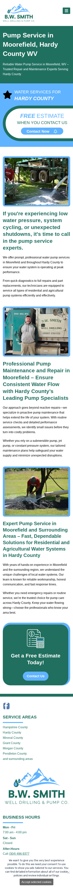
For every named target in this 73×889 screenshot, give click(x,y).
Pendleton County (15, 753)
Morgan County (13, 748)
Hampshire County (15, 727)
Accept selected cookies (36, 882)
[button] (66, 11)
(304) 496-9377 (19, 853)
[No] (68, 872)
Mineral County (13, 737)
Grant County (11, 743)
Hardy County (12, 732)
